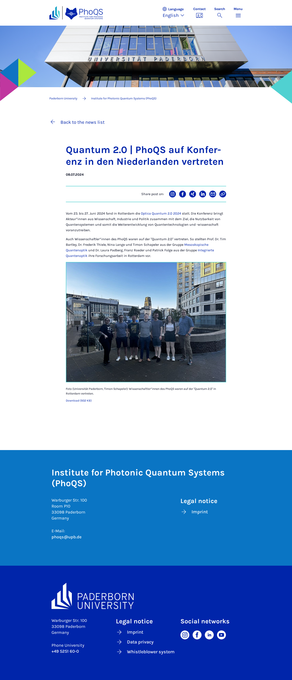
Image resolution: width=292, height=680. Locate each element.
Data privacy (140, 642)
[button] (175, 12)
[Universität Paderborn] (146, 596)
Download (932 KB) (79, 400)
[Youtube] (221, 634)
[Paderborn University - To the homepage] (54, 12)
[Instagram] (184, 634)
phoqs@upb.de (66, 536)
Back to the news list (82, 122)
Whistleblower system (151, 652)
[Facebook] (197, 634)
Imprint (200, 512)
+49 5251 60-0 (65, 651)
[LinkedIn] (209, 634)
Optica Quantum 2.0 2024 (161, 213)
